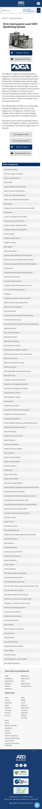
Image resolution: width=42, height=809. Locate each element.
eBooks (23, 700)
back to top (35, 750)
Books (23, 698)
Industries (24, 710)
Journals (7, 715)
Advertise (8, 733)
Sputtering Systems (16, 18)
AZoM (6, 676)
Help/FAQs (24, 713)
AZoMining (8, 689)
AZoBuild (8, 686)
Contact (7, 731)
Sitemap (23, 715)
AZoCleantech (9, 681)
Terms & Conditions (11, 736)
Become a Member (11, 725)
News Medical (25, 684)
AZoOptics (8, 684)
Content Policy (9, 741)
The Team (24, 718)
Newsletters (9, 728)
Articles (7, 700)
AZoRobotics (9, 678)
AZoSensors (25, 676)
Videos (7, 705)
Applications (25, 708)
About (7, 720)
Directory (8, 713)
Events (23, 703)
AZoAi (23, 681)
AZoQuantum (25, 678)
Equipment (8, 703)
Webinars (8, 708)
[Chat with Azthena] (37, 805)
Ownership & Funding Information (12, 744)
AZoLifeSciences (26, 686)
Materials (24, 705)
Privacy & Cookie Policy (12, 738)
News (6, 698)
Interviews (8, 710)
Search (7, 723)
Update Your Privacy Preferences (22, 803)
